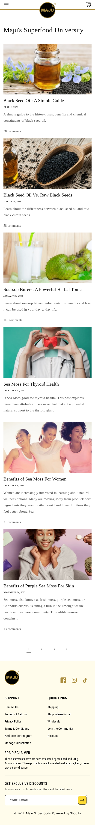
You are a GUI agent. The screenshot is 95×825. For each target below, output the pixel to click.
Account (53, 735)
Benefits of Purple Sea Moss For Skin (38, 585)
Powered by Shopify (66, 813)
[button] (88, 4)
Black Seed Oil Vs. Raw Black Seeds (37, 194)
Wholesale (54, 721)
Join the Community (60, 728)
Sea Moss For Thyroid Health (31, 384)
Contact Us (11, 707)
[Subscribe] (82, 800)
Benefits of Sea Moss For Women (34, 478)
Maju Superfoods (38, 813)
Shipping (53, 707)
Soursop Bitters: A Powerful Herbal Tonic (42, 289)
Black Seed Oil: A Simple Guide (33, 100)
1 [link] (29, 649)
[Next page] (66, 649)
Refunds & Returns (16, 714)
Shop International (59, 714)
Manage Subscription (18, 743)
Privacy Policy (13, 721)
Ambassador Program (18, 735)
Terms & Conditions (17, 728)
